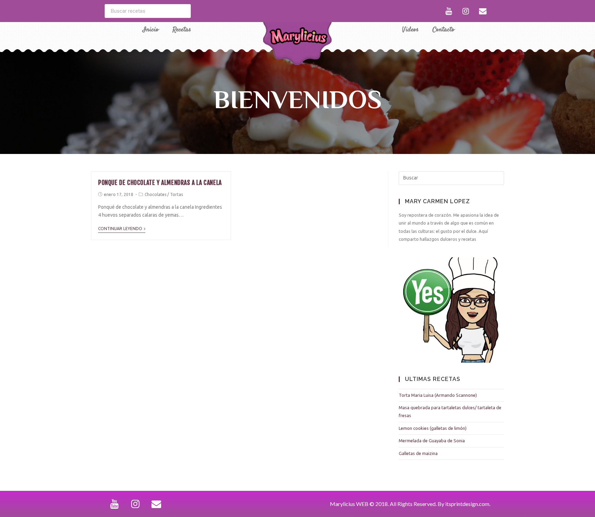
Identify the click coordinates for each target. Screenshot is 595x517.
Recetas (182, 30)
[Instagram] (465, 11)
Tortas (176, 194)
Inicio (151, 30)
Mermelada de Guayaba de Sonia (432, 440)
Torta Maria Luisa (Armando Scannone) (438, 395)
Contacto (443, 30)
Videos (410, 30)
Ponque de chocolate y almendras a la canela (160, 182)
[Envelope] (482, 11)
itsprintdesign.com (467, 503)
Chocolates (155, 194)
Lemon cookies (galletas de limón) (433, 428)
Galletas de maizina (418, 453)
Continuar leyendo (120, 228)
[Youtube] (449, 11)
